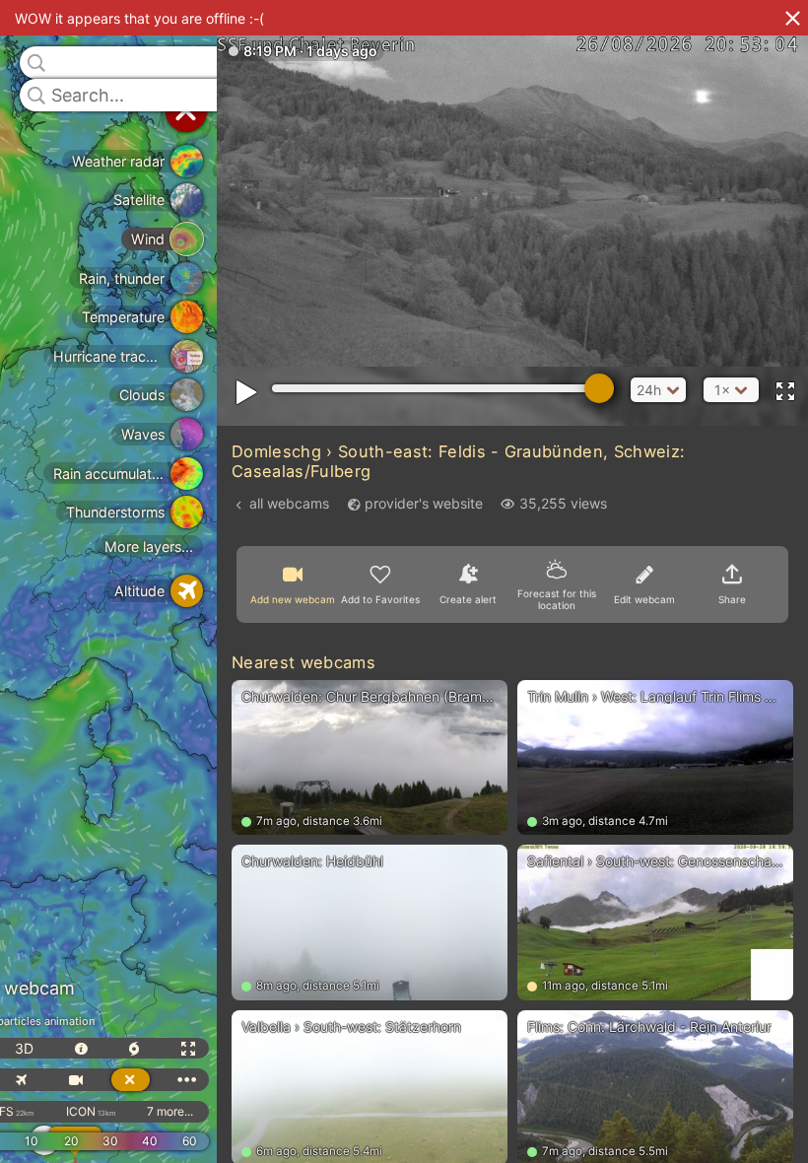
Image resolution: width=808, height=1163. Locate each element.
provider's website (424, 503)
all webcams (289, 503)
